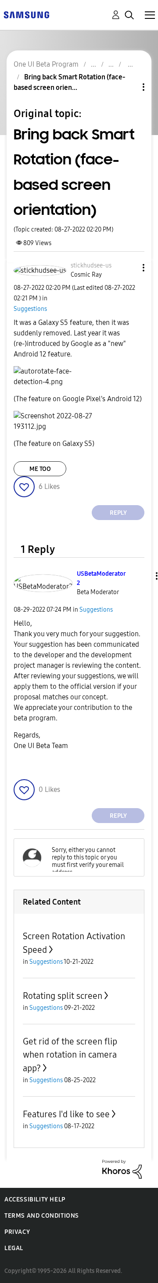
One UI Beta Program (46, 64)
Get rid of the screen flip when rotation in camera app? (70, 1054)
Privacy (17, 1232)
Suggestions (30, 309)
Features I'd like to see (66, 1114)
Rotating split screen (62, 996)
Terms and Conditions (41, 1215)
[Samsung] (26, 14)
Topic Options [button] (128, 87)
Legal (13, 1248)
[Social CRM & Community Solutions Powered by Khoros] (122, 1169)
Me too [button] (40, 469)
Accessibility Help (34, 1199)
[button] (129, 267)
